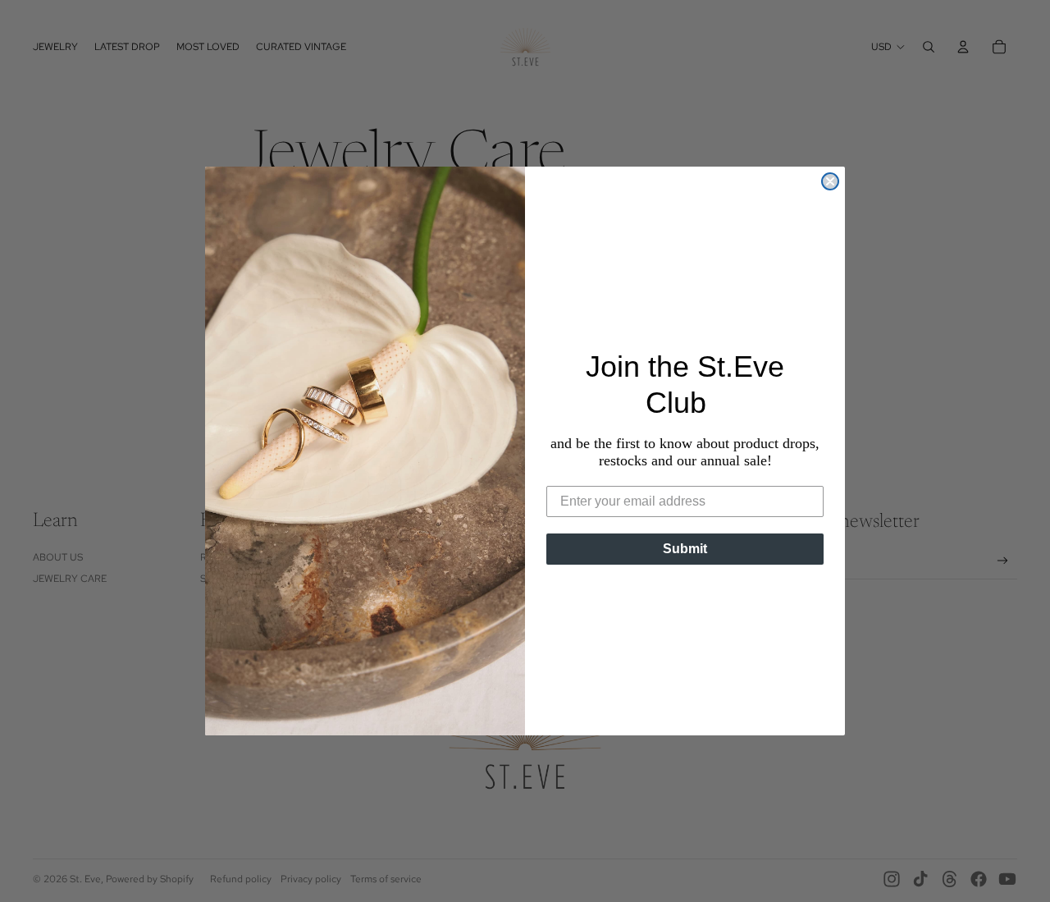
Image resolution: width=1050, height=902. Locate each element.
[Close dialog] (830, 181)
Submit (685, 549)
